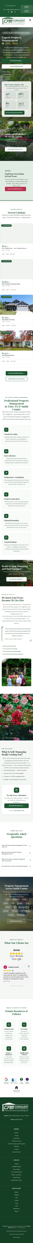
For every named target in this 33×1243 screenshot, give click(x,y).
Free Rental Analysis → (16, 61)
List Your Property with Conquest (16, 1144)
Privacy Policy (16, 1237)
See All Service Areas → (16, 921)
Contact (16, 1149)
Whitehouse (16, 899)
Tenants (16, 1164)
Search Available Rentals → (15, 189)
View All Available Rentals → (16, 373)
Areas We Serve (16, 1152)
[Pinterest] (15, 12)
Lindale (24, 899)
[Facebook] (8, 12)
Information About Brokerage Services (16, 1231)
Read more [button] (7, 981)
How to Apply (16, 1169)
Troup (27, 903)
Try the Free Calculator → (16, 579)
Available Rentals (16, 1166)
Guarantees (16, 1138)
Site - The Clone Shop (19, 1227)
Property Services (16, 1141)
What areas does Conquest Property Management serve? (16, 853)
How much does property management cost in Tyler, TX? (16, 846)
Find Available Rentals (16, 66)
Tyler (8, 899)
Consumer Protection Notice (16, 1234)
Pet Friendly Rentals (16, 1172)
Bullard (6, 903)
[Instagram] (11, 12)
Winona (8, 907)
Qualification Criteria (16, 1180)
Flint (12, 903)
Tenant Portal (26, 11)
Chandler (20, 903)
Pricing (16, 1135)
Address (6, 1116)
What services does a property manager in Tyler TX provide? (16, 860)
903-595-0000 (19, 810)
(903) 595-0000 (18, 1119)
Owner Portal (26, 7)
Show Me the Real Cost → (16, 806)
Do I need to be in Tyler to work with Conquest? (16, 866)
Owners (16, 1133)
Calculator (16, 1146)
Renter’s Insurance (16, 1175)
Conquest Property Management (15, 1226)
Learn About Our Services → (16, 149)
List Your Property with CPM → (14, 113)
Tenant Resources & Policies (16, 379)
